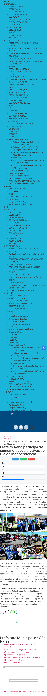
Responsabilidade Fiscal (19, 139)
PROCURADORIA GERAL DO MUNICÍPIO (25, 61)
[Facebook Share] (2, 612)
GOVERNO (13, 45)
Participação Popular (17, 199)
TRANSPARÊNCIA (11, 121)
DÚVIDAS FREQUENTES (19, 22)
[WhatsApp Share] (12, 612)
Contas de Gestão (20, 163)
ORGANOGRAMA (16, 27)
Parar (32, 459)
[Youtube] (21, 427)
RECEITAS (13, 134)
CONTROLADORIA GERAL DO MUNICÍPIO (26, 53)
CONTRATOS (14, 131)
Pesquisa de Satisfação (18, 202)
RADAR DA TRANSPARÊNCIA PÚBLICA (24, 181)
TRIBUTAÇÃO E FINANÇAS (20, 77)
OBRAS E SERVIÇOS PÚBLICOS (22, 59)
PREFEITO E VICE (16, 6)
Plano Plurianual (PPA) (22, 155)
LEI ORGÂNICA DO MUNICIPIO (21, 19)
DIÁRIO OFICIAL (15, 126)
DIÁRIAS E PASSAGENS (18, 170)
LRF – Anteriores (20, 168)
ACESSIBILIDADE (16, 35)
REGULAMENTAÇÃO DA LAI (20, 204)
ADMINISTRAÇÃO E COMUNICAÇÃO (24, 43)
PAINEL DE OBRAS (16, 173)
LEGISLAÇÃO (14, 17)
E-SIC (11, 194)
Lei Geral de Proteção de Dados (22, 184)
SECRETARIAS (14, 9)
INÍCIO (7, 1)
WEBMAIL (13, 38)
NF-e (11, 108)
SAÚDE (12, 66)
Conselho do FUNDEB (18, 82)
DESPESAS (13, 137)
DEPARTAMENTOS (11, 40)
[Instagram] (16, 427)
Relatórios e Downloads (18, 92)
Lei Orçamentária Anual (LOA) (25, 150)
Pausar (24, 459)
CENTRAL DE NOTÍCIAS (19, 14)
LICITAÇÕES (14, 129)
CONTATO (8, 186)
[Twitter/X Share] (7, 612)
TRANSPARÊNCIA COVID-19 (20, 178)
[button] (31, 427)
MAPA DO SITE (15, 25)
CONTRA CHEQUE (16, 100)
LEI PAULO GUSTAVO (17, 116)
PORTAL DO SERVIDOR (18, 95)
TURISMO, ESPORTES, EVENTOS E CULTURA (27, 79)
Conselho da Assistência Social (22, 85)
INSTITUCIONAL (10, 4)
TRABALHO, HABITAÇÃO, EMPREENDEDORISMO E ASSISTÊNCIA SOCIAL (25, 71)
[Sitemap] (26, 427)
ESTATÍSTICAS (15, 32)
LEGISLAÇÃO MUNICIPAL (19, 103)
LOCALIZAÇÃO (15, 30)
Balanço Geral (19, 157)
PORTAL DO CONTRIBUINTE (20, 98)
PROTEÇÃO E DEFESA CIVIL (20, 64)
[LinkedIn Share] (18, 612)
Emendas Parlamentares (19, 176)
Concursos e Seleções (18, 113)
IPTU (11, 105)
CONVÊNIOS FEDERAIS (18, 111)
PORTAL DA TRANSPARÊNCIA (21, 124)
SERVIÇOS (8, 87)
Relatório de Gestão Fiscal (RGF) (26, 147)
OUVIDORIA (13, 191)
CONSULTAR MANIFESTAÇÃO (21, 197)
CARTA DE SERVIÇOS (18, 90)
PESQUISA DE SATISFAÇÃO (20, 118)
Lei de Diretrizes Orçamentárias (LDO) (29, 152)
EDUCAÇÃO (14, 56)
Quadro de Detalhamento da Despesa (28, 160)
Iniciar (16, 459)
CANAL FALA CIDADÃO (18, 189)
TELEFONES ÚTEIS (16, 12)
